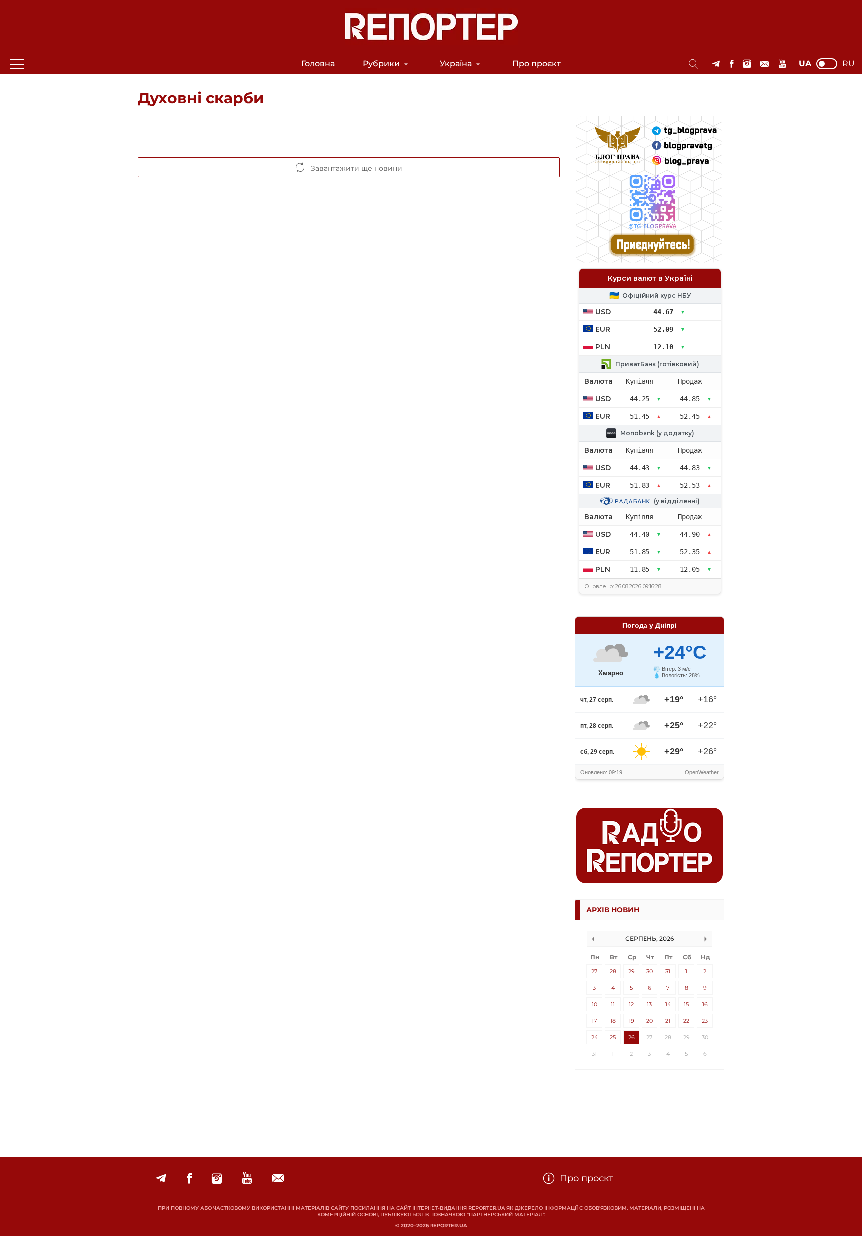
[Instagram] (747, 64)
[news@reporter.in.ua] (764, 64)
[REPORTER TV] (782, 64)
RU (848, 64)
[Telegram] (716, 64)
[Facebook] (731, 64)
